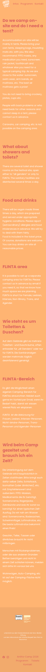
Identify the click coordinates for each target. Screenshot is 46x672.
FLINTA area (15, 266)
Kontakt (39, 3)
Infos (16, 3)
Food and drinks (20, 200)
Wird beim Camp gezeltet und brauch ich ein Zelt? (20, 453)
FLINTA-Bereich (19, 379)
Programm (27, 3)
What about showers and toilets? (16, 152)
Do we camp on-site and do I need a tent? (23, 26)
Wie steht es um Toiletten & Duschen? (19, 326)
